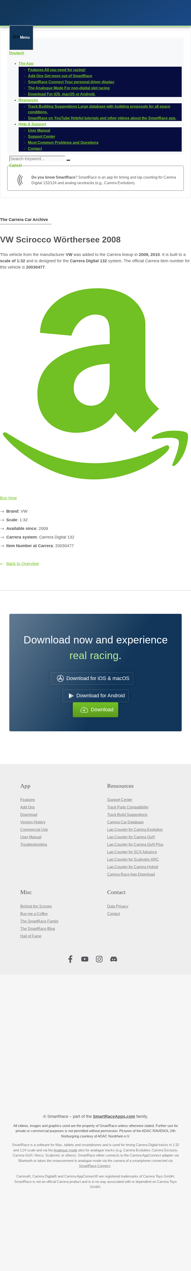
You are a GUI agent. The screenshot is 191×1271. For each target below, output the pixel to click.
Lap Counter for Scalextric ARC (133, 859)
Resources (28, 100)
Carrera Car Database (125, 822)
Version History (32, 822)
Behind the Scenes (36, 906)
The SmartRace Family (39, 921)
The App (26, 64)
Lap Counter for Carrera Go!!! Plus (135, 844)
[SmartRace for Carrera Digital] (69, 22)
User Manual (30, 837)
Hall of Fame (30, 936)
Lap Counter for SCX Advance (132, 852)
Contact (113, 914)
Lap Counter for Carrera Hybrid (132, 867)
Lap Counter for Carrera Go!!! (131, 837)
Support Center (119, 800)
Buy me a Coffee (34, 914)
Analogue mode (65, 1150)
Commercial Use (34, 830)
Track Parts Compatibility (127, 807)
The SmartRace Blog (37, 929)
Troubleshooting (33, 844)
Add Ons (27, 807)
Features (27, 800)
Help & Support (32, 124)
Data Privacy (117, 906)
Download (28, 815)
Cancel (15, 165)
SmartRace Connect (94, 1166)
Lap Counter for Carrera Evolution (135, 830)
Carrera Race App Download (131, 874)
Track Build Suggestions (127, 815)
